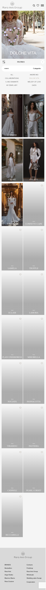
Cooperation (31, 582)
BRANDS (8, 565)
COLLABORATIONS (12, 78)
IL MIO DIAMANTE (12, 82)
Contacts (30, 565)
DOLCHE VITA (34, 78)
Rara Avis (8, 571)
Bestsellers (8, 568)
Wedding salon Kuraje (34, 578)
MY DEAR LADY (11, 85)
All (12, 75)
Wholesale (30, 575)
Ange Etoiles (9, 575)
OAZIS (34, 85)
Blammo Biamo (10, 578)
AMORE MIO (34, 75)
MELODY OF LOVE (34, 82)
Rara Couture (9, 581)
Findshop (30, 568)
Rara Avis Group (32, 571)
